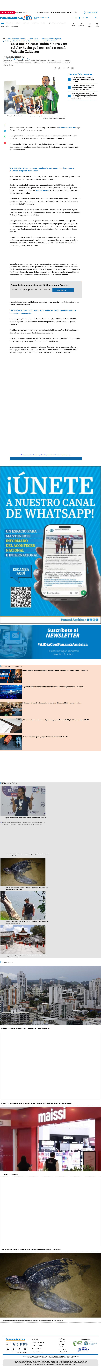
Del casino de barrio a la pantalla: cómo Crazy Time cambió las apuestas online (51, 703)
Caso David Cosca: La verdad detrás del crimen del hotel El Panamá (83, 79)
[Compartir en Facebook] (55, 69)
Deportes (44, 23)
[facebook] (79, 18)
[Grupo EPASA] (83, 1351)
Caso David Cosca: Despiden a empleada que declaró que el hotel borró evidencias (83, 87)
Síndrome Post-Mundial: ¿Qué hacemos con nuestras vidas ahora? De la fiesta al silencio (55, 670)
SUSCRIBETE (63, 290)
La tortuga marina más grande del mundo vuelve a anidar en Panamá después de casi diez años (32, 1320)
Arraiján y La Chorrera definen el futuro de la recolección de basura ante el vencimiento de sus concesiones (36, 1103)
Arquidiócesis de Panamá (16, 38)
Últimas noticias (9, 783)
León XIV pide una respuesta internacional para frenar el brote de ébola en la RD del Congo (31, 1249)
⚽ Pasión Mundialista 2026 (57, 23)
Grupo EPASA (37, 1352)
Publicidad (37, 1349)
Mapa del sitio (38, 1342)
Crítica (62, 1339)
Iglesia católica (34, 41)
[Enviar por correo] (5, 143)
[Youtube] (87, 18)
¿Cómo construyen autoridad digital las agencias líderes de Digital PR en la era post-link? (55, 720)
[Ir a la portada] (11, 18)
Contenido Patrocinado (11, 666)
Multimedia (14, 26)
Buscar (35, 1339)
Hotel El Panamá (18, 41)
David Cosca (33, 38)
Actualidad (9, 23)
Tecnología (5, 26)
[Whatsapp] (14, 1344)
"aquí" (74, 1364)
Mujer (61, 1344)
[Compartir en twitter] (5, 131)
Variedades (34, 23)
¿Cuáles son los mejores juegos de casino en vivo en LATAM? (45, 737)
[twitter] (83, 18)
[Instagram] (76, 18)
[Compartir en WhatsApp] (59, 69)
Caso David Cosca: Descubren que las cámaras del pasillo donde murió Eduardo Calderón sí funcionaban (84, 96)
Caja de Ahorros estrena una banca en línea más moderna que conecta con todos (52, 687)
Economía (26, 23)
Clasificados (37, 1346)
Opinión (18, 23)
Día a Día (63, 1342)
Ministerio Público (50, 41)
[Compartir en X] (64, 69)
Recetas (62, 1349)
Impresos (63, 1351)
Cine (61, 1347)
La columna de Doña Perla (9, 1174)
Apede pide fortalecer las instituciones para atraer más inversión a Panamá (25, 1028)
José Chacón (8, 59)
